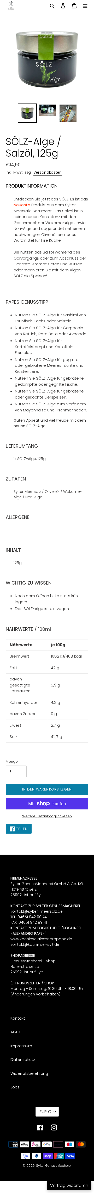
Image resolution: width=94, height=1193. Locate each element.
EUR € (45, 1112)
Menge (12, 761)
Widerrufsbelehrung (29, 1073)
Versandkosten (47, 172)
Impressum (21, 1046)
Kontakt (17, 1018)
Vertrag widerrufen (69, 1185)
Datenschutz (22, 1059)
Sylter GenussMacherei (54, 1165)
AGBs (15, 1032)
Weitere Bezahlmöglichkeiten (47, 816)
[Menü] (85, 5)
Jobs (15, 1087)
